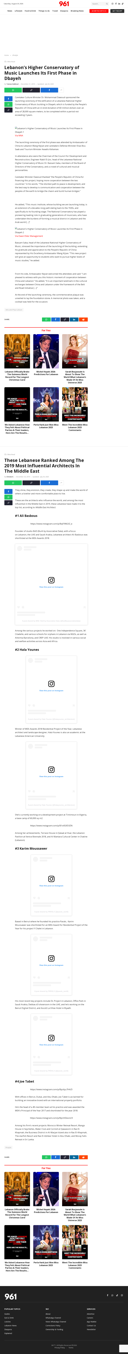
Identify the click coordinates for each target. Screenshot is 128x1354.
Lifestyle (18, 11)
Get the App (117, 11)
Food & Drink (30, 11)
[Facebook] (8, 98)
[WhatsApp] (8, 104)
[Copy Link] (31, 90)
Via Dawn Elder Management (29, 236)
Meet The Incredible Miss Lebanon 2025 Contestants (75, 428)
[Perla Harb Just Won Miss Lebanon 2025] (46, 404)
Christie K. (10, 477)
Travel (55, 11)
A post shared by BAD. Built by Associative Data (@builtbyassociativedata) (51, 621)
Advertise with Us (99, 11)
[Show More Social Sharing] (61, 90)
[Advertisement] (64, 34)
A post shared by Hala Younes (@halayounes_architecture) (51, 719)
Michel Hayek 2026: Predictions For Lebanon (46, 373)
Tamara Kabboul (12, 84)
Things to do (44, 11)
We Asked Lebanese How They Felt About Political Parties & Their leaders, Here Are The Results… (17, 429)
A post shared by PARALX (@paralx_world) (51, 912)
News (10, 11)
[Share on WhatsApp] (13, 90)
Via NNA (19, 135)
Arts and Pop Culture (14, 310)
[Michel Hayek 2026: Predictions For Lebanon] (46, 351)
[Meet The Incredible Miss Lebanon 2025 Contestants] (75, 404)
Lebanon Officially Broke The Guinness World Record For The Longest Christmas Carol (17, 375)
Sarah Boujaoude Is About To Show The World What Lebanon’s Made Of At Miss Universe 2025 (75, 377)
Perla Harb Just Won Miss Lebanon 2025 (46, 426)
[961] (64, 4)
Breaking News (77, 11)
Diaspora (64, 11)
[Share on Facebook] (49, 90)
